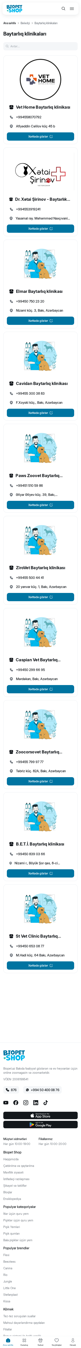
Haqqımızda (10, 1159)
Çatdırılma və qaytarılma (18, 1165)
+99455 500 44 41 (30, 578)
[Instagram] (25, 1102)
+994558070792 (28, 117)
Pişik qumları (11, 1233)
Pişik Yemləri (11, 1227)
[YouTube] (5, 1102)
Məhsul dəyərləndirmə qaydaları (24, 1322)
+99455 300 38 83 (30, 393)
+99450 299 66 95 (30, 670)
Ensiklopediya (12, 1199)
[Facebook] (15, 1102)
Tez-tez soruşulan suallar (19, 1316)
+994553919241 (28, 209)
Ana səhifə (9, 23)
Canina (7, 1268)
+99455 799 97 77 (29, 762)
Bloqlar (7, 1192)
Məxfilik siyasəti (13, 1172)
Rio (5, 1275)
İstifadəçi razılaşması (16, 1179)
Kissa (6, 1301)
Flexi (6, 1255)
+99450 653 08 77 (30, 946)
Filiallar (7, 1329)
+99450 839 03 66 (30, 854)
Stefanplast (10, 1294)
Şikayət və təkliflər (15, 1185)
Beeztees (9, 1261)
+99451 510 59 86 (29, 485)
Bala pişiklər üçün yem (17, 1240)
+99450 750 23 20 (30, 301)
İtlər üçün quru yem (16, 1213)
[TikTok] (45, 1102)
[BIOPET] (14, 8)
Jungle (7, 1281)
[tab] (8, 1342)
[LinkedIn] (35, 1102)
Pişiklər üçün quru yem (18, 1220)
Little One (9, 1288)
